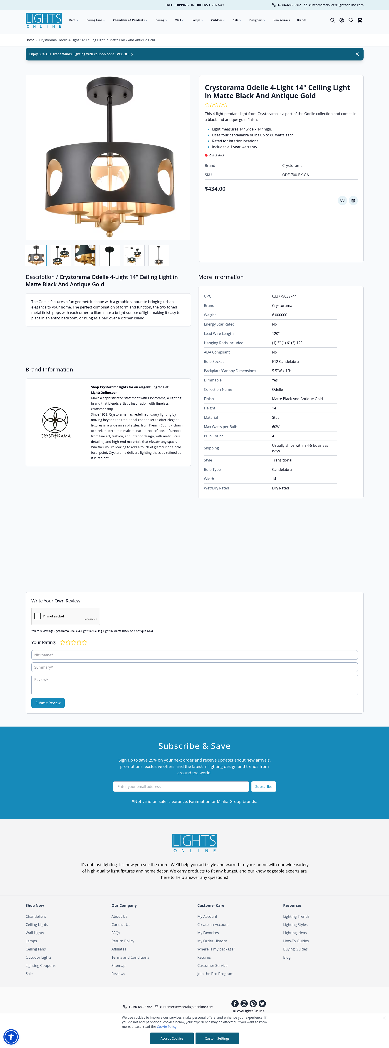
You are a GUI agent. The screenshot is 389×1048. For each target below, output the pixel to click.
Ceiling (160, 20)
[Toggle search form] (332, 20)
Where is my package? (216, 949)
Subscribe (263, 786)
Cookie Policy (166, 1026)
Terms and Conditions (130, 957)
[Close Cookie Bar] (384, 1018)
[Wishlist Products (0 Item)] (350, 20)
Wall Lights (35, 932)
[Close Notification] (357, 54)
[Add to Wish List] (342, 200)
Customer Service (212, 965)
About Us (119, 916)
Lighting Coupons (41, 965)
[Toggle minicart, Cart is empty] (360, 20)
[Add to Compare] (353, 200)
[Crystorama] (55, 422)
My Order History (212, 940)
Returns (204, 957)
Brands (301, 20)
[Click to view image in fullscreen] (108, 157)
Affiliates (118, 949)
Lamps (196, 20)
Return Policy (122, 940)
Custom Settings (217, 1038)
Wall (178, 20)
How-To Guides (296, 940)
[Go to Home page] (44, 20)
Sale (235, 20)
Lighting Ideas (295, 932)
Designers (256, 20)
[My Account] (341, 20)
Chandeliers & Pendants (129, 20)
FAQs (115, 932)
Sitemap (118, 965)
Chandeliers (36, 916)
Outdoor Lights (39, 957)
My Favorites (208, 932)
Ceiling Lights (37, 924)
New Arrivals (281, 20)
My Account (207, 916)
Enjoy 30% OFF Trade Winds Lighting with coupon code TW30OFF (79, 54)
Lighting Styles (295, 924)
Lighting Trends (296, 916)
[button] (11, 1036)
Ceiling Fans (94, 20)
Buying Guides (295, 949)
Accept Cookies (172, 1038)
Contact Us (120, 924)
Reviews (118, 973)
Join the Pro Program (215, 973)
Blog (287, 957)
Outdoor (216, 20)
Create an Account (213, 924)
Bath (72, 20)
